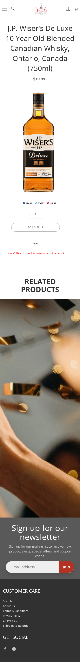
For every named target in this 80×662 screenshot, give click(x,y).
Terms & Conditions (16, 611)
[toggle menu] (4, 9)
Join (66, 567)
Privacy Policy (11, 616)
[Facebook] (5, 649)
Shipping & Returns (15, 625)
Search (7, 601)
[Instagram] (13, 649)
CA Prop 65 (10, 621)
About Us (9, 606)
